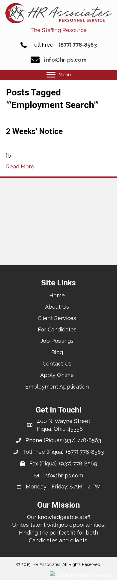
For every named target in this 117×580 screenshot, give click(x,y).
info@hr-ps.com (65, 60)
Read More (20, 166)
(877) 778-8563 (77, 45)
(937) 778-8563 (82, 440)
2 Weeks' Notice (34, 131)
